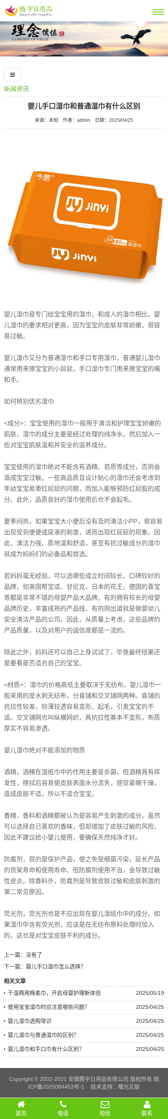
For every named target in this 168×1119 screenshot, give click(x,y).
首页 (21, 1113)
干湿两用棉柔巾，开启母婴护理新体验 (54, 993)
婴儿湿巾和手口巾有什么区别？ (46, 1049)
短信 (105, 1113)
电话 (62, 1113)
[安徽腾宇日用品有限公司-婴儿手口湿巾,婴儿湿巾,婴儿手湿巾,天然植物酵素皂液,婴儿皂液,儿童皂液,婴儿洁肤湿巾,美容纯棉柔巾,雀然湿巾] (28, 18)
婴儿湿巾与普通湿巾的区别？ (43, 1035)
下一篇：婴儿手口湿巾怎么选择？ (45, 966)
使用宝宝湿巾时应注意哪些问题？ (49, 1007)
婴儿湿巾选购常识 (30, 1021)
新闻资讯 (16, 89)
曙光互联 (129, 1087)
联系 (146, 1113)
